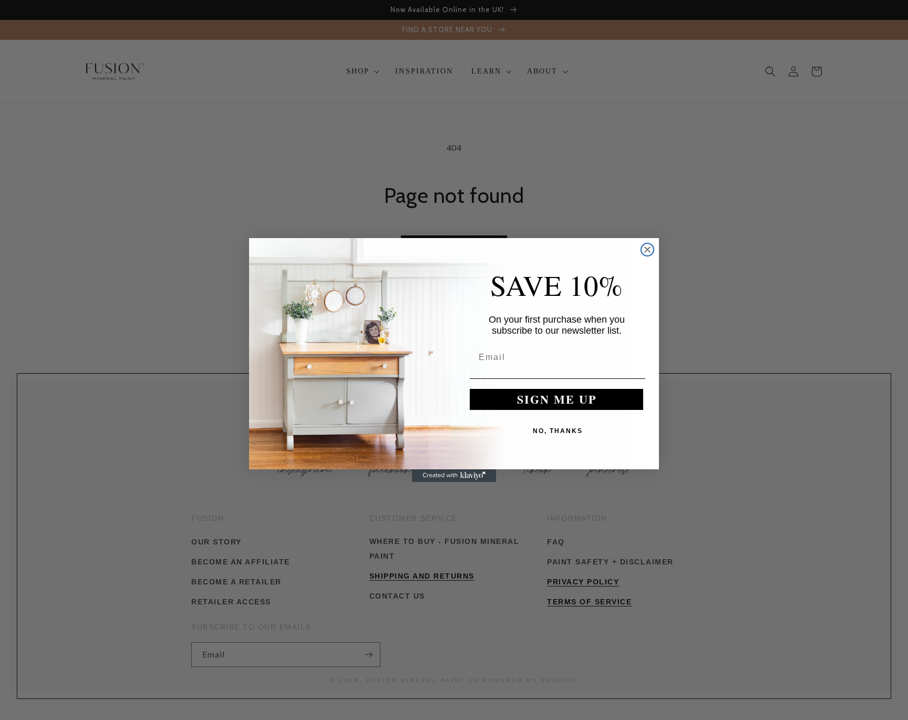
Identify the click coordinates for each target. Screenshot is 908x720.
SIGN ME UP (556, 399)
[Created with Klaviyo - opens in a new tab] (454, 475)
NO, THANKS (558, 431)
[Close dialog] (647, 249)
